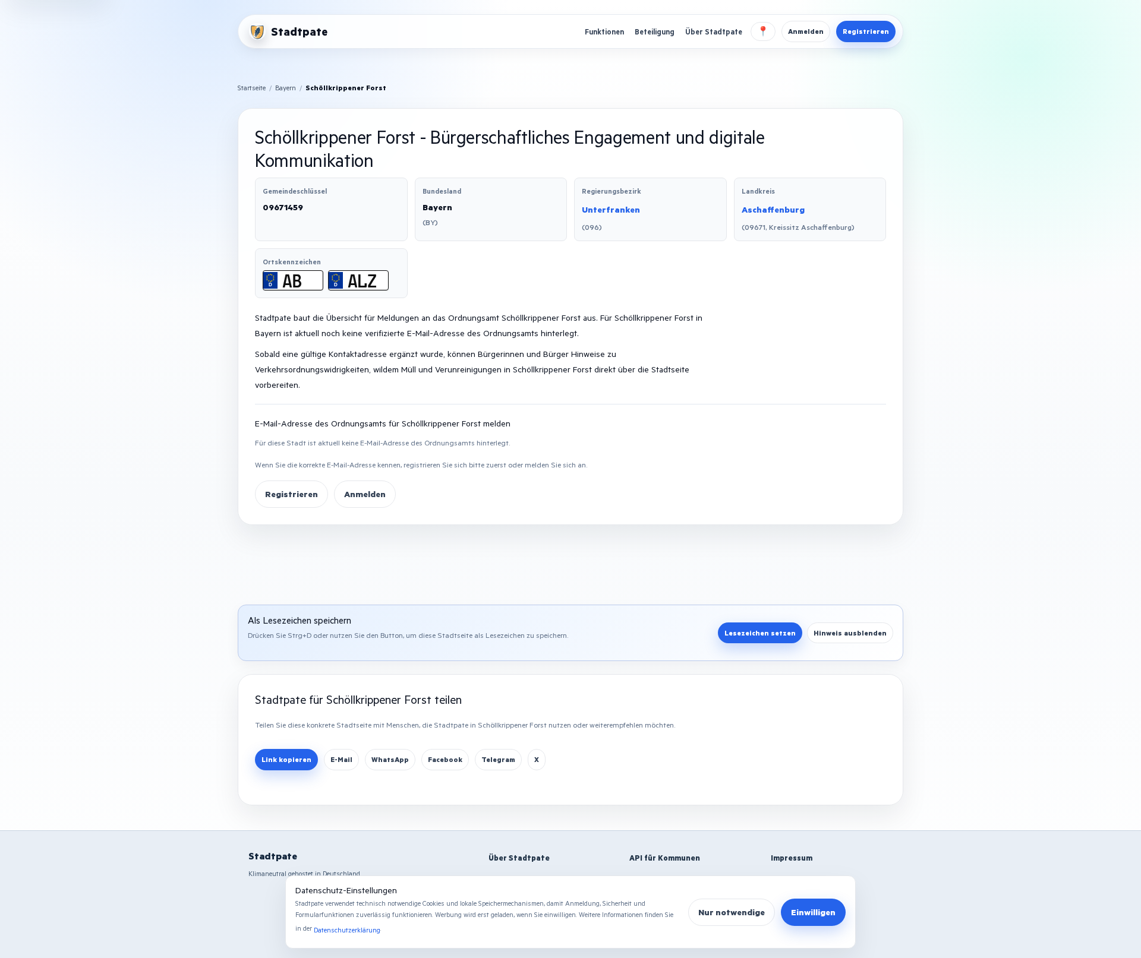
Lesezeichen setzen (760, 632)
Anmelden (806, 31)
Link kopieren (286, 759)
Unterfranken (611, 209)
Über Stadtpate (713, 31)
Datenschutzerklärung (347, 929)
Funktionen (604, 31)
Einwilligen (813, 912)
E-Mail (341, 759)
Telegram (498, 759)
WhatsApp (390, 759)
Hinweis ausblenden (850, 632)
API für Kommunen (664, 857)
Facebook (445, 759)
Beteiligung (654, 31)
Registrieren (866, 31)
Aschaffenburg (773, 209)
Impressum (791, 857)
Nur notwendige (731, 912)
